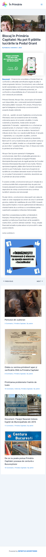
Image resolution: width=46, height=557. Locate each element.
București (6, 79)
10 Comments (9, 389)
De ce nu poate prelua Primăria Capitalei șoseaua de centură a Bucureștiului (19, 461)
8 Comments (9, 374)
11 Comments (9, 425)
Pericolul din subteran (15, 320)
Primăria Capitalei (20, 323)
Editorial (17, 389)
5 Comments (9, 323)
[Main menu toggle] (41, 4)
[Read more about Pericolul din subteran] (23, 303)
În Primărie (15, 4)
